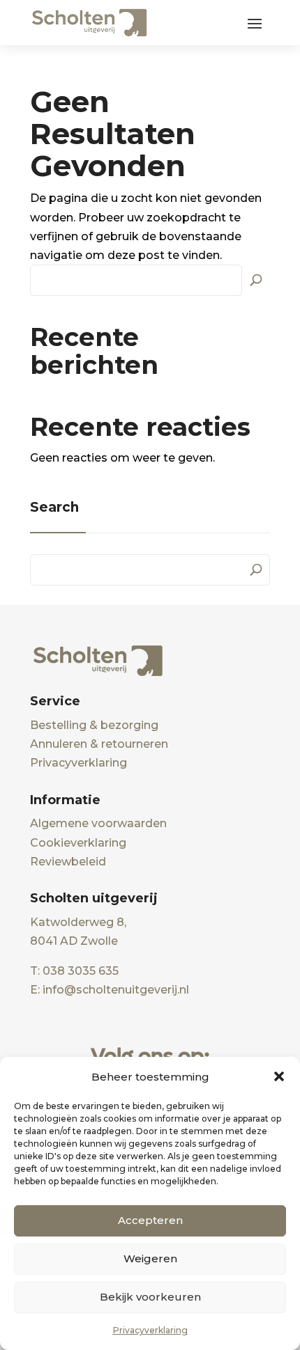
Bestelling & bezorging (94, 725)
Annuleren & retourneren (99, 744)
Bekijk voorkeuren (150, 1296)
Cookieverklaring (78, 842)
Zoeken (256, 278)
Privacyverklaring (150, 1330)
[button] (279, 1076)
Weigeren (150, 1258)
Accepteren (150, 1220)
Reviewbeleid (68, 861)
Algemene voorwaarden (98, 823)
